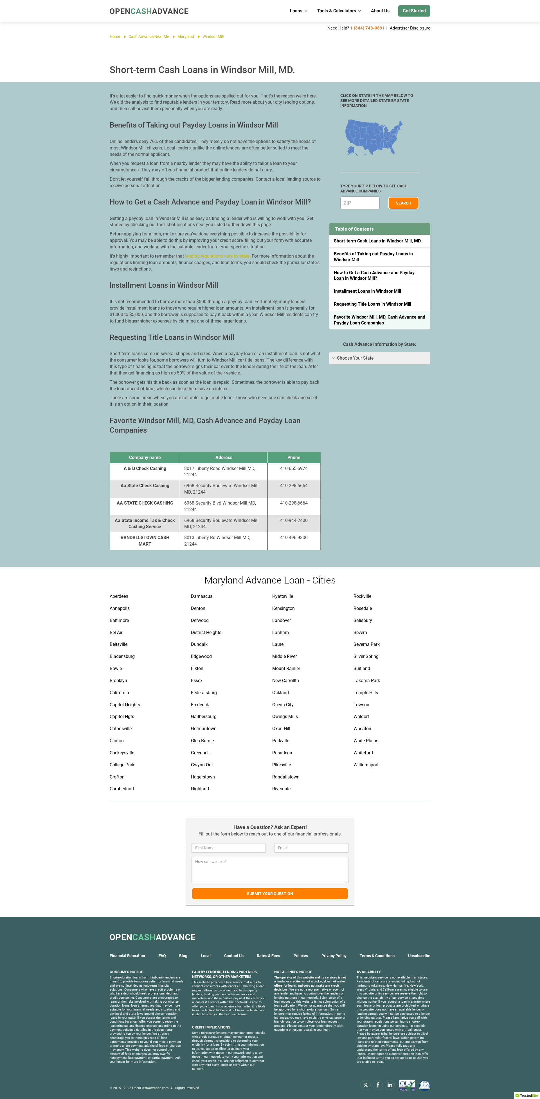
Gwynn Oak (202, 765)
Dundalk (199, 644)
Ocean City (283, 704)
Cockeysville (122, 752)
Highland (200, 788)
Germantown (204, 728)
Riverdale (281, 788)
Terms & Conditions (377, 955)
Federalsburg (204, 692)
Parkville (280, 740)
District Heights (206, 632)
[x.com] (365, 1085)
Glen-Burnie (202, 740)
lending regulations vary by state (217, 256)
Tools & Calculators (336, 10)
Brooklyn (118, 680)
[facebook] (377, 1085)
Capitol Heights (125, 704)
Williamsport (366, 765)
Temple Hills (366, 692)
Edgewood (201, 656)
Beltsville (118, 644)
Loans (296, 10)
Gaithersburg (204, 716)
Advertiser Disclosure (410, 28)
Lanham (280, 632)
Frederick (200, 704)
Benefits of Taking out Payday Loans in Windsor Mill (373, 256)
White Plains (366, 740)
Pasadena (282, 752)
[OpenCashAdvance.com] (149, 11)
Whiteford (363, 752)
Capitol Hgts (122, 716)
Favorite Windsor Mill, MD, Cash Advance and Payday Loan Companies (379, 320)
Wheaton (362, 728)
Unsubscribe (419, 955)
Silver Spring (366, 656)
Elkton (197, 668)
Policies (301, 955)
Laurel (278, 644)
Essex (196, 680)
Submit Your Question (270, 893)
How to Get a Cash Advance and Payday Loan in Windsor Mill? (374, 275)
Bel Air (116, 632)
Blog (183, 955)
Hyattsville (282, 596)
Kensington (283, 608)
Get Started (414, 10)
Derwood (200, 620)
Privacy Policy (333, 955)
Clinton (117, 740)
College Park (122, 765)
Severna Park (367, 644)
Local (206, 955)
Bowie (116, 668)
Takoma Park (367, 680)
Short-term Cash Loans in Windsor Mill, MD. (378, 241)
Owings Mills (285, 716)
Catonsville (121, 728)
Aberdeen (119, 596)
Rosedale (363, 608)
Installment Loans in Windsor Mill (367, 291)
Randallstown (286, 777)
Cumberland (122, 788)
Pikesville (281, 765)
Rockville (362, 596)
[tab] (379, 358)
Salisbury (363, 620)
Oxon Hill (281, 728)
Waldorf (361, 716)
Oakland (280, 692)
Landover (281, 620)
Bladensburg (122, 656)
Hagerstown (203, 777)
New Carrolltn (285, 680)
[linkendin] (389, 1085)
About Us (380, 10)
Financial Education (127, 955)
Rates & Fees (268, 955)
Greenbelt (200, 752)
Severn (360, 632)
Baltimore (119, 620)
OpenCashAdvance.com (150, 1088)
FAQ (162, 955)
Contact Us (234, 955)
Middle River (284, 656)
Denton (198, 608)
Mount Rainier (286, 668)
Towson (361, 704)
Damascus (201, 596)
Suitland (362, 668)
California (119, 692)
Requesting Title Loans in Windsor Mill (372, 304)
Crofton (117, 777)
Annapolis (120, 608)
